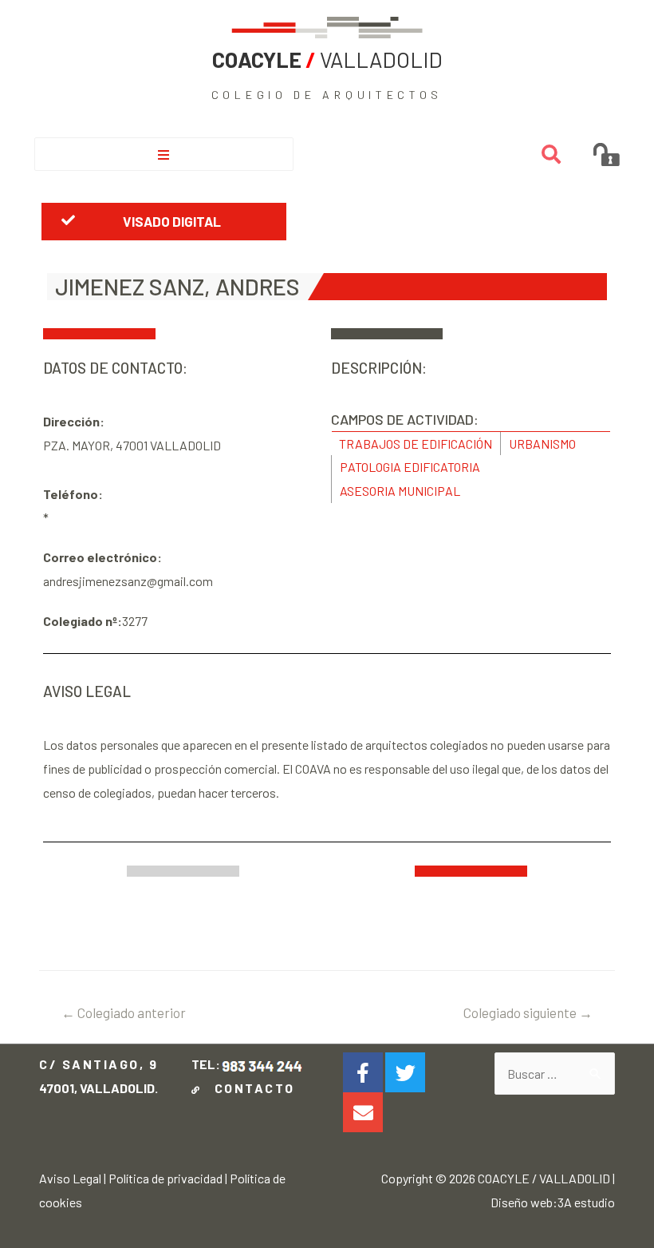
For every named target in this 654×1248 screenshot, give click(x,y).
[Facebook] (363, 1072)
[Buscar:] (554, 1073)
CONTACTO (250, 1087)
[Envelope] (363, 1112)
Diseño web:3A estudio (552, 1202)
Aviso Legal (70, 1178)
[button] (163, 221)
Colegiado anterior (123, 1012)
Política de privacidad (165, 1178)
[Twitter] (405, 1072)
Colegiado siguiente (528, 1012)
